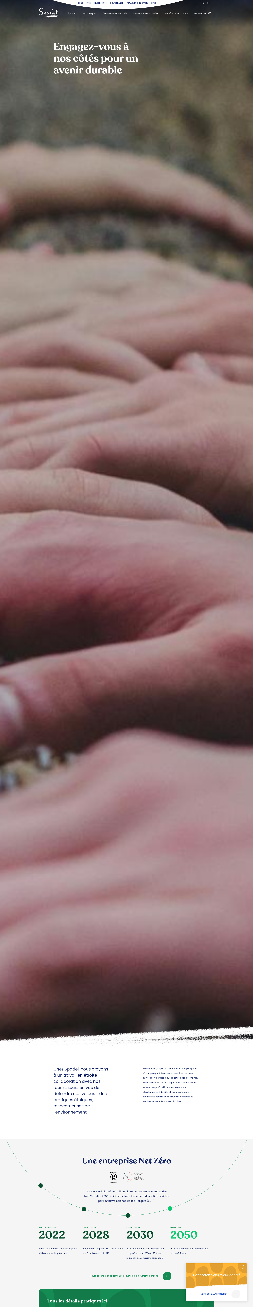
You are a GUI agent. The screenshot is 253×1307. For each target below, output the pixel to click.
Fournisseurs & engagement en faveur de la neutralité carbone (124, 1275)
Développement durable (146, 13)
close (243, 1267)
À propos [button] (72, 13)
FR (208, 3)
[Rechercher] (203, 3)
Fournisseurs (84, 3)
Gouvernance (116, 3)
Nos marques (89, 13)
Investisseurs (100, 3)
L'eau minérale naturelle (115, 13)
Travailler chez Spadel (137, 3)
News (153, 3)
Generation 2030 (202, 13)
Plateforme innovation (176, 13)
